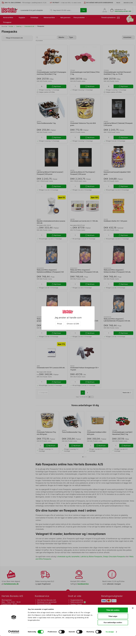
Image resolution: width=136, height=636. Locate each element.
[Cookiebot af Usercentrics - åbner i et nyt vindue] (13, 631)
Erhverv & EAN (73, 324)
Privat (59, 324)
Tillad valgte (112, 616)
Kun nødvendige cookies (113, 622)
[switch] (62, 631)
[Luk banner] (132, 608)
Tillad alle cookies (112, 610)
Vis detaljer (110, 632)
